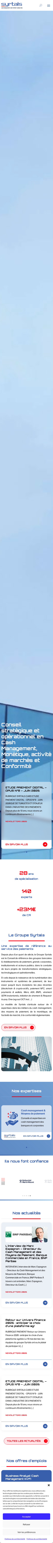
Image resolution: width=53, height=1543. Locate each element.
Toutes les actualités (24, 1441)
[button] (48, 1485)
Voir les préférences (27, 1532)
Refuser (26, 1524)
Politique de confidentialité (15, 1539)
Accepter (26, 1516)
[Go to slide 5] (30, 1195)
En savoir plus (17, 844)
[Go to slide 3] (26, 1195)
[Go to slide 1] (22, 1195)
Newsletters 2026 (16, 821)
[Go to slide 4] (28, 1195)
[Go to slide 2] (24, 1195)
